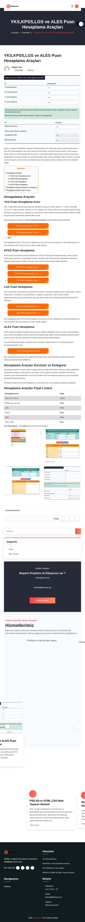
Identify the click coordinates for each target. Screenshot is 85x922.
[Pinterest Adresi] (32, 868)
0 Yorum (31, 70)
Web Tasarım (14, 554)
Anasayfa (15, 33)
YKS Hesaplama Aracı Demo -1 (28, 226)
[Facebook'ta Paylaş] (67, 519)
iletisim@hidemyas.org (53, 897)
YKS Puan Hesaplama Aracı (19, 176)
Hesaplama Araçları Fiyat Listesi (17, 190)
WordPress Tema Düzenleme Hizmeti (56, 864)
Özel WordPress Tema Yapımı (53, 868)
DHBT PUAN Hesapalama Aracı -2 (28, 274)
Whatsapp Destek (43, 578)
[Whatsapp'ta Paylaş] (62, 519)
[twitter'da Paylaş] (72, 519)
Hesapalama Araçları (13, 173)
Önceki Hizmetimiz (12, 510)
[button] (7, 726)
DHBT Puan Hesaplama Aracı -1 (28, 267)
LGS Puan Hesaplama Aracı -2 (28, 313)
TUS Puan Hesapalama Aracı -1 (28, 280)
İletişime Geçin (42, 600)
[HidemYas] (20, 6)
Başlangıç (7, 886)
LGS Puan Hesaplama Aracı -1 (28, 306)
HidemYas (37, 918)
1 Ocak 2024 (18, 70)
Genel (11, 549)
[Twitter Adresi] (22, 868)
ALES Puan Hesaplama (18, 185)
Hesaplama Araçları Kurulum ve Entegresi (21, 187)
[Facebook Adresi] (18, 868)
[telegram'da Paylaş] (77, 519)
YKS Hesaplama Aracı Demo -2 (28, 232)
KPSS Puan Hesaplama (18, 179)
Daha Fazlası (26, 825)
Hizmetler (26, 33)
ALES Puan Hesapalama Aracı (28, 351)
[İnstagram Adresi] (27, 868)
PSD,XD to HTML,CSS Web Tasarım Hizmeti (58, 873)
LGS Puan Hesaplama (17, 182)
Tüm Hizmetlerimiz (49, 859)
